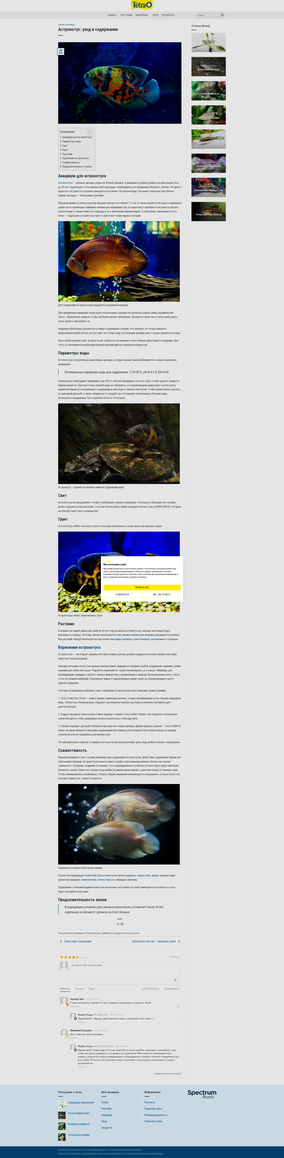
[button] (108, 561)
